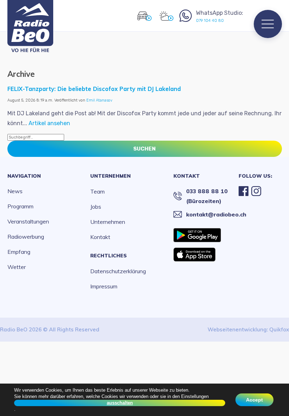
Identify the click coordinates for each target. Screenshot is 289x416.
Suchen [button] (144, 149)
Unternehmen (110, 176)
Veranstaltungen (28, 221)
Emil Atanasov (99, 100)
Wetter (16, 266)
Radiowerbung (25, 236)
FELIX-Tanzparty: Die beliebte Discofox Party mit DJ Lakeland (94, 88)
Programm (20, 206)
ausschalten (120, 402)
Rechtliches (108, 255)
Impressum (103, 286)
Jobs (95, 206)
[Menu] (268, 24)
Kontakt (100, 236)
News (15, 191)
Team (97, 191)
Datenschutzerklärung (118, 271)
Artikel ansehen (49, 123)
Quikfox (279, 329)
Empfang (18, 251)
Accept (254, 400)
